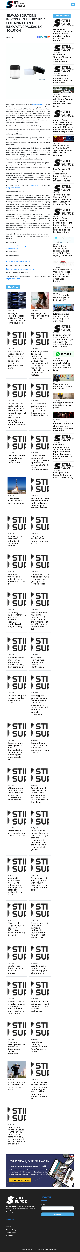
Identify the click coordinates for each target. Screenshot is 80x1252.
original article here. (13, 279)
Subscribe (57, 1214)
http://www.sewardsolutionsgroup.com (20, 269)
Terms (8, 1227)
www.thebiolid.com (13, 248)
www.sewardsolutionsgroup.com (18, 246)
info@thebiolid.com (13, 188)
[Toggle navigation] (73, 4)
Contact (9, 1236)
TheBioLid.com (35, 185)
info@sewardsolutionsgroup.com (18, 261)
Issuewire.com (37, 105)
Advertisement (11, 1233)
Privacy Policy (11, 1230)
